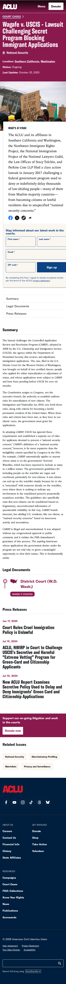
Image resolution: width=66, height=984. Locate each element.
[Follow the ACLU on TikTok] (31, 802)
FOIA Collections (13, 890)
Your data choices (11, 950)
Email (10, 252)
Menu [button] (41, 6)
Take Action (39, 844)
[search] (59, 963)
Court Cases (12, 16)
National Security (17, 52)
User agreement (10, 945)
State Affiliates (12, 857)
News (6, 903)
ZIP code (12, 265)
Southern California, (27, 61)
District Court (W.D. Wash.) (39, 584)
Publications (10, 910)
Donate (56, 6)
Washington (48, 61)
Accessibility (29, 950)
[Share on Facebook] (10, 219)
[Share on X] (17, 219)
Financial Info (11, 844)
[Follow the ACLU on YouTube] (14, 802)
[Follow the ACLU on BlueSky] (47, 802)
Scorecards (9, 917)
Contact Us (9, 837)
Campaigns (9, 877)
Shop (35, 837)
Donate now (13, 730)
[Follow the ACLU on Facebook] (6, 802)
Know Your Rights (13, 897)
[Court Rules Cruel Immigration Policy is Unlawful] (33, 625)
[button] (23, 218)
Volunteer (38, 850)
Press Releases (16, 313)
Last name (44, 239)
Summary (12, 298)
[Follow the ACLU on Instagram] (22, 802)
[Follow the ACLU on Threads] (39, 802)
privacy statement (41, 280)
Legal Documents (17, 306)
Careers (7, 831)
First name (13, 239)
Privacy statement (30, 945)
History (7, 850)
